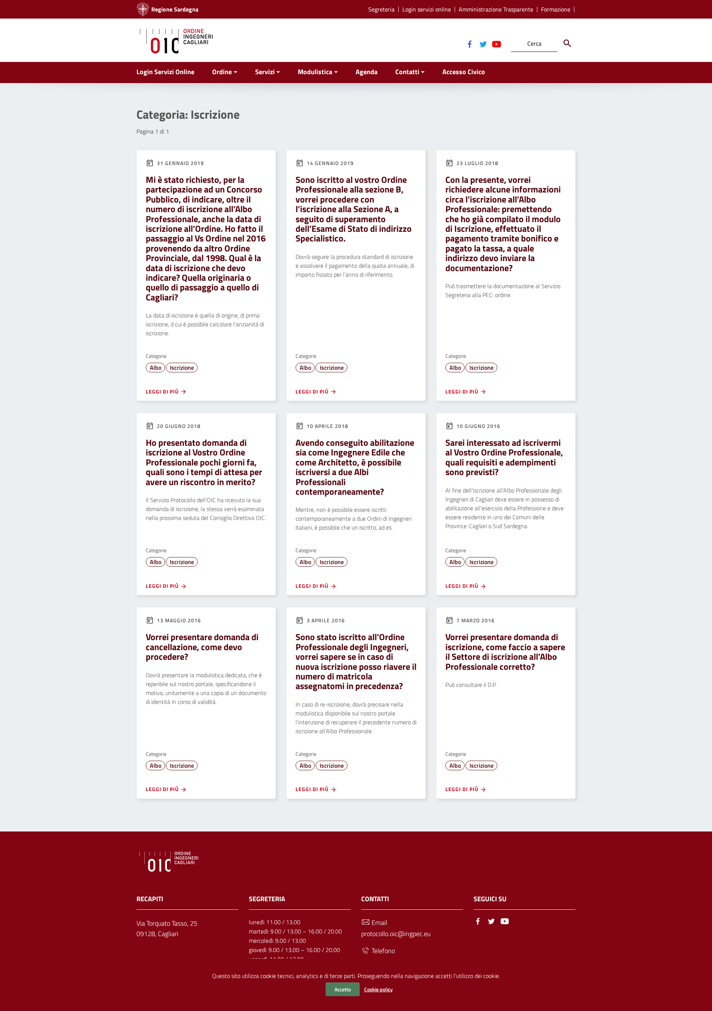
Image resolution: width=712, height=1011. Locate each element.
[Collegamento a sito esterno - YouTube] (496, 43)
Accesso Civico (463, 72)
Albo (155, 367)
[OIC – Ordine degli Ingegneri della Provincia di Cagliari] (176, 40)
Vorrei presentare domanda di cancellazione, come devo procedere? (202, 646)
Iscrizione (182, 367)
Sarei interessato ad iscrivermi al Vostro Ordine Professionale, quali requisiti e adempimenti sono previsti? (504, 457)
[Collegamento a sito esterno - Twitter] (482, 43)
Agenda (367, 72)
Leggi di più (163, 391)
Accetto (342, 989)
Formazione (555, 9)
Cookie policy (378, 989)
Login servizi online (426, 9)
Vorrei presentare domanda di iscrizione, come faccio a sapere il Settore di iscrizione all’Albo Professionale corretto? (505, 651)
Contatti (407, 72)
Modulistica (315, 72)
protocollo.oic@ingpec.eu (396, 934)
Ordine (222, 72)
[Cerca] (567, 43)
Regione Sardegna (174, 9)
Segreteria (381, 9)
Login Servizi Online (165, 72)
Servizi (265, 72)
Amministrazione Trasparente (496, 9)
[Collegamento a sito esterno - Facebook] (469, 43)
